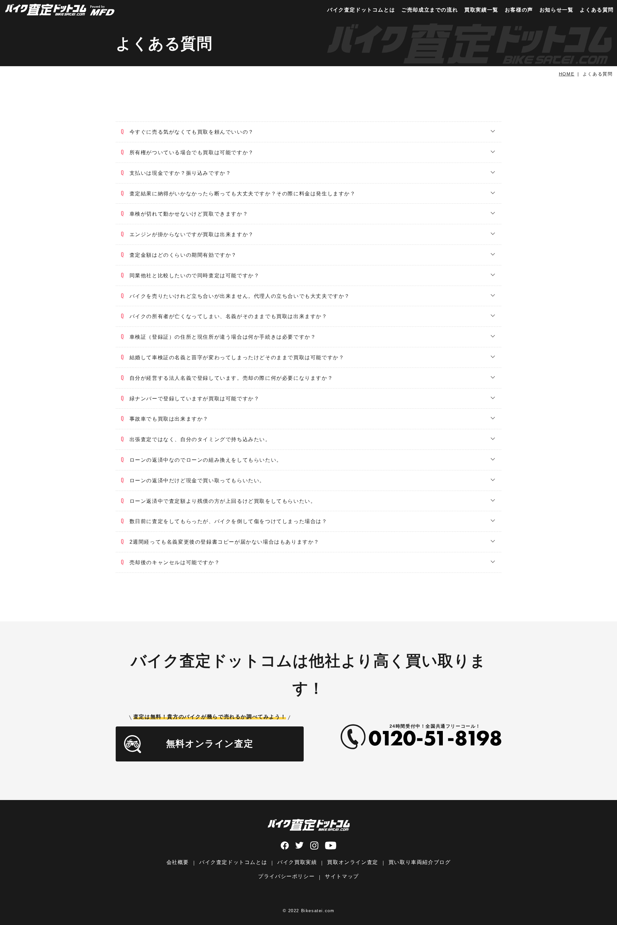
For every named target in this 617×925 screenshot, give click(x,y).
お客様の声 (519, 10)
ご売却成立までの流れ (429, 10)
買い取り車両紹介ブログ (420, 862)
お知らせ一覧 (557, 10)
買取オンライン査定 (352, 862)
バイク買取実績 (297, 862)
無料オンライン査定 (209, 744)
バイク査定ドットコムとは (361, 10)
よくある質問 (597, 10)
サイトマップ (342, 876)
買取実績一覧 (481, 10)
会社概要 (177, 862)
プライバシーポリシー (286, 876)
